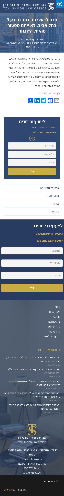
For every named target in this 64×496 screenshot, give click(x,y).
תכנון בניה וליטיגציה (49, 188)
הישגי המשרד (52, 195)
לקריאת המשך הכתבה (49, 93)
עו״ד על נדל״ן (53, 331)
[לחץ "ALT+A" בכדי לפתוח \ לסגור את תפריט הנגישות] (60, 4)
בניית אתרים (9, 489)
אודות (56, 203)
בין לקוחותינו (54, 321)
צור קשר (55, 211)
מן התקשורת (54, 326)
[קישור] (28, 6)
